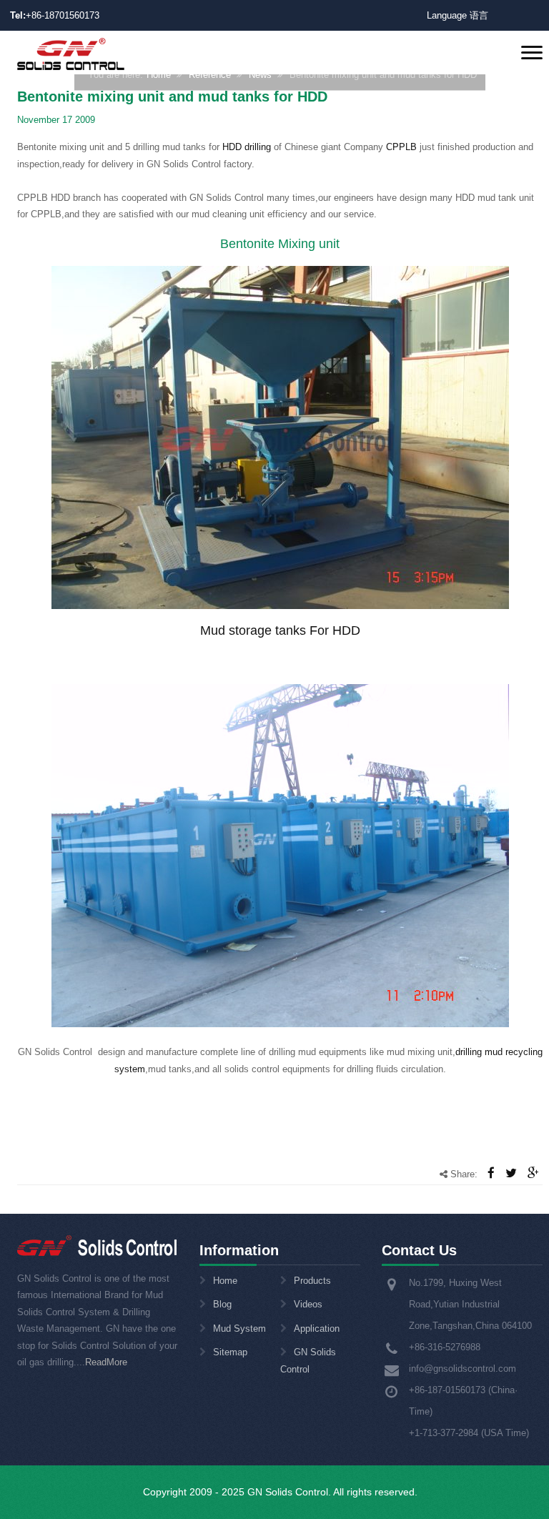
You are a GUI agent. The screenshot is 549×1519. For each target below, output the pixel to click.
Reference (210, 74)
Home (159, 74)
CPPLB (401, 147)
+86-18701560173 (62, 15)
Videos (308, 1304)
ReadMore (106, 1362)
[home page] (70, 53)
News (260, 74)
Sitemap (230, 1352)
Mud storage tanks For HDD (280, 630)
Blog (222, 1304)
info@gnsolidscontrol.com (462, 1368)
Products (312, 1280)
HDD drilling (246, 147)
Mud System (239, 1328)
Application (317, 1328)
